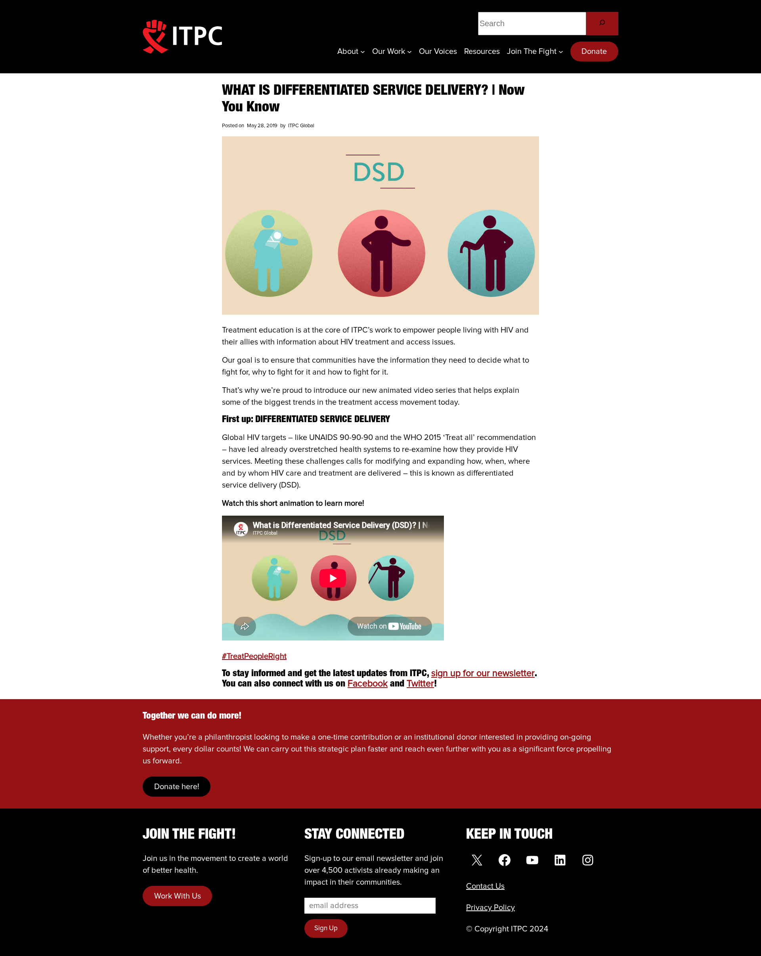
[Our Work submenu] (409, 51)
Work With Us (177, 896)
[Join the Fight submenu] (560, 51)
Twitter (420, 683)
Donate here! (176, 787)
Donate (594, 51)
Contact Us (485, 886)
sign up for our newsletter (483, 673)
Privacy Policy (490, 908)
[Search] (602, 23)
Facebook (368, 683)
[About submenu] (362, 51)
